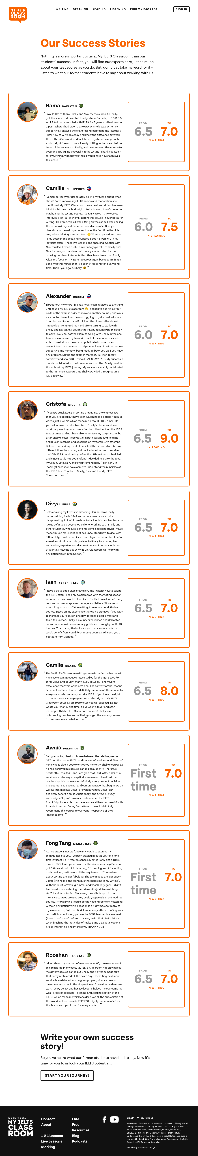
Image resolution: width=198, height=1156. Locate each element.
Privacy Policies (144, 1118)
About (46, 1125)
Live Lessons (51, 1141)
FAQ (75, 1119)
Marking (48, 1147)
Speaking (80, 9)
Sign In (181, 9)
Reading (99, 9)
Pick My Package (144, 9)
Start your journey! (67, 1075)
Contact (48, 1119)
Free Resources (81, 1127)
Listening (118, 9)
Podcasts (80, 1141)
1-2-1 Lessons (52, 1136)
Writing (62, 9)
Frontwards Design (146, 1147)
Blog (75, 1136)
